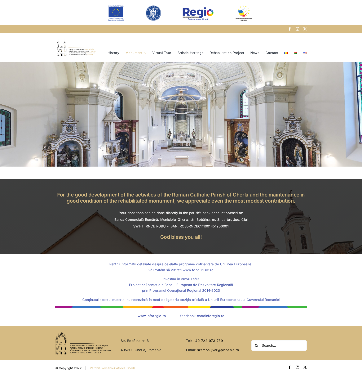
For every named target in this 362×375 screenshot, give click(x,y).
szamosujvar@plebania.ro (218, 350)
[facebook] (289, 29)
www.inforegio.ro (152, 316)
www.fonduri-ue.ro (198, 270)
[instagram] (297, 29)
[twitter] (305, 29)
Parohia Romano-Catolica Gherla (113, 368)
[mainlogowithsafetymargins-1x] (76, 39)
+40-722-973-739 (208, 341)
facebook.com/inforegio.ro (202, 316)
